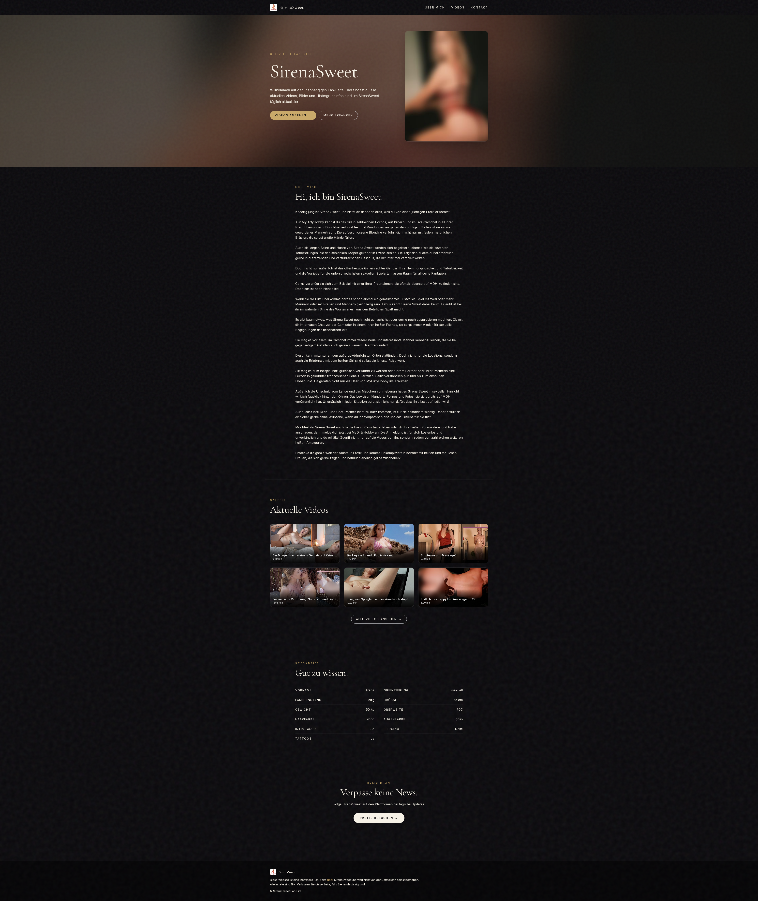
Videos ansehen (293, 115)
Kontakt (479, 7)
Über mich (435, 7)
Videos (458, 7)
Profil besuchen (379, 818)
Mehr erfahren (338, 115)
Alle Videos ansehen (379, 619)
